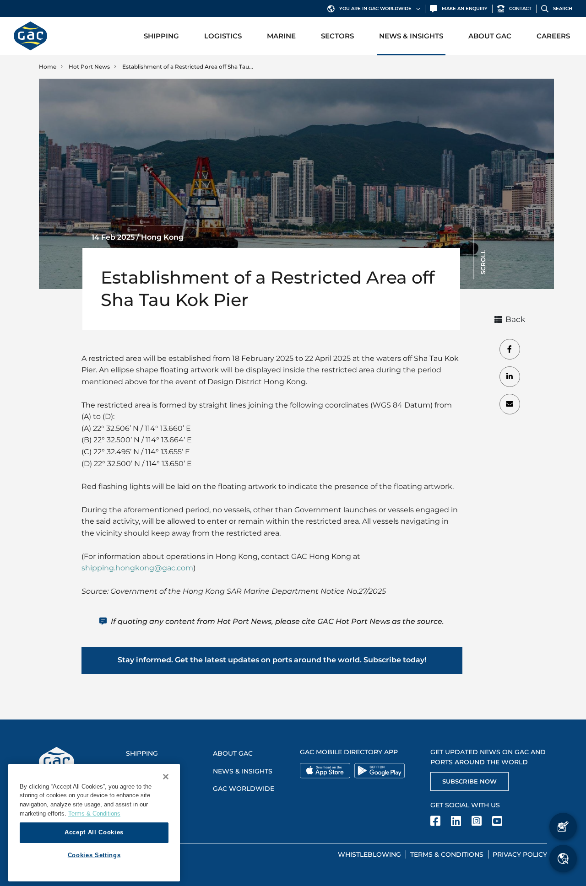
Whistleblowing (369, 854)
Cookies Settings (94, 855)
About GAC (489, 36)
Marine (281, 36)
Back (515, 319)
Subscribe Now (469, 781)
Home (47, 66)
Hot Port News (89, 66)
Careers (553, 36)
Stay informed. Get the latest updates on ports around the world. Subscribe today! (272, 659)
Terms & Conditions (446, 854)
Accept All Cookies (94, 832)
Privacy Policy (520, 854)
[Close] (165, 776)
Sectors (337, 36)
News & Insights (411, 36)
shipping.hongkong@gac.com (137, 568)
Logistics (223, 36)
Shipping (161, 36)
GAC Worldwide (243, 788)
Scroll (483, 262)
